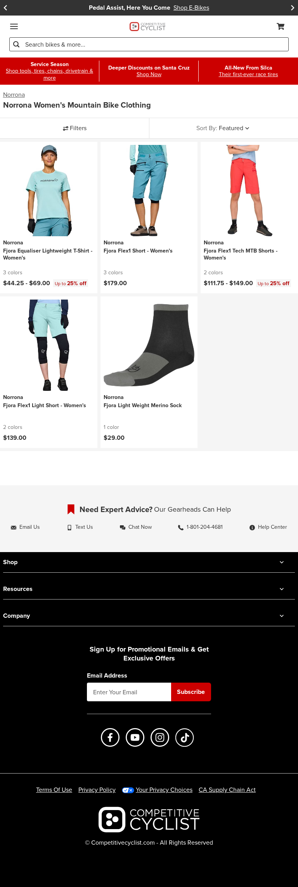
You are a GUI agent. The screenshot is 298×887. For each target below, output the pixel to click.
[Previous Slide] (5, 8)
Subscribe (191, 691)
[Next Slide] (292, 8)
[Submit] (16, 44)
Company (16, 615)
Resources (18, 588)
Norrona (14, 95)
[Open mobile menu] (14, 26)
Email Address (107, 676)
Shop (10, 562)
